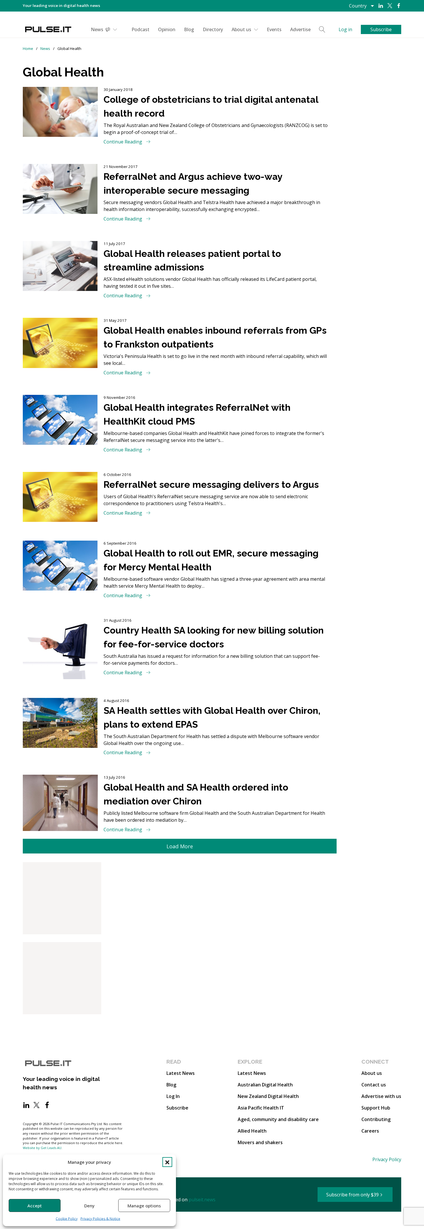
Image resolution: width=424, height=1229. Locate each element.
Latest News (180, 1073)
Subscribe (177, 1108)
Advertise (300, 29)
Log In (173, 1096)
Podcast (140, 29)
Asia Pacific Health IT (261, 1108)
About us (241, 29)
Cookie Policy (67, 1218)
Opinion (166, 29)
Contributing (376, 1119)
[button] (167, 1162)
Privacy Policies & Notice (100, 1218)
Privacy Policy (386, 1159)
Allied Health (252, 1131)
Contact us (373, 1085)
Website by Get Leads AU (42, 1148)
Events (274, 29)
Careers (370, 1131)
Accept (34, 1206)
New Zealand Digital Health (268, 1096)
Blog (189, 29)
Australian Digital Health (265, 1085)
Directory (213, 29)
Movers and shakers (260, 1142)
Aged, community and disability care (278, 1119)
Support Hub (375, 1108)
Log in (345, 29)
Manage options (144, 1206)
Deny (89, 1206)
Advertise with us (381, 1096)
